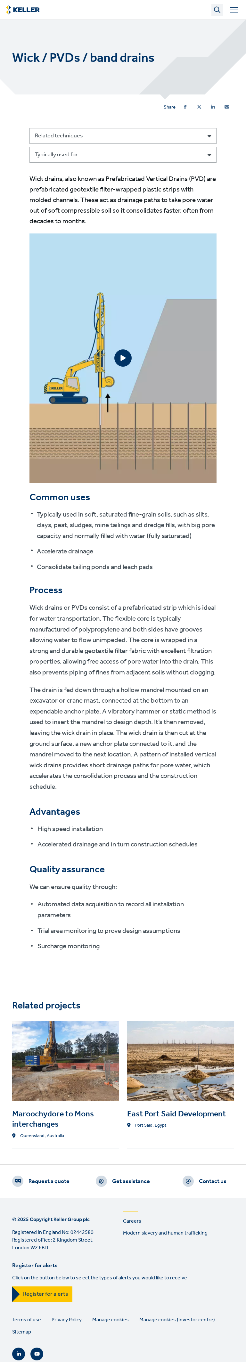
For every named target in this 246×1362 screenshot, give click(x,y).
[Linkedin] (213, 107)
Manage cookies (110, 1320)
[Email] (227, 107)
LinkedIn (18, 1354)
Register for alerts (45, 1294)
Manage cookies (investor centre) (177, 1320)
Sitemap (21, 1332)
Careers (132, 1221)
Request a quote (49, 1181)
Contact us (212, 1181)
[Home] (23, 10)
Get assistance (131, 1181)
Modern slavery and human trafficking (165, 1233)
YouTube (36, 1354)
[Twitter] (199, 107)
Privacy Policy (67, 1320)
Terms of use (26, 1320)
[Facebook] (185, 107)
